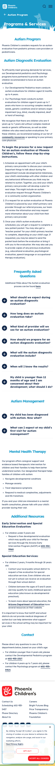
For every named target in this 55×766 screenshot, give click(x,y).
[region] (28, 744)
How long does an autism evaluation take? (27, 315)
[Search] (44, 6)
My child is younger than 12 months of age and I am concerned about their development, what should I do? (31, 382)
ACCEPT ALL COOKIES (39, 758)
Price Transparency (38, 709)
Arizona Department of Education (26, 604)
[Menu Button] (50, 6)
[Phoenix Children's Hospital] (10, 6)
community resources (13, 137)
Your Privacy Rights (14, 744)
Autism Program (18, 14)
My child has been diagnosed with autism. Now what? (29, 416)
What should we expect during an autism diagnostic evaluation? (30, 300)
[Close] (50, 727)
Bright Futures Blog (38, 705)
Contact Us (7, 701)
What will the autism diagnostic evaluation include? (31, 354)
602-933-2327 (15, 658)
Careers (33, 701)
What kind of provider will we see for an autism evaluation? (30, 328)
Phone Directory (10, 713)
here (38, 286)
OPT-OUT (27, 751)
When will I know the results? (29, 366)
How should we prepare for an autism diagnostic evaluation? (30, 341)
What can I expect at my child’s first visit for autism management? (31, 431)
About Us (6, 717)
